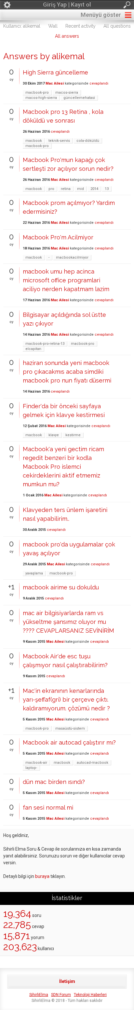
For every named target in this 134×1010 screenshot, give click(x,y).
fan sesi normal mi (48, 807)
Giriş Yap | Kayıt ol (67, 4)
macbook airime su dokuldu (61, 587)
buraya (42, 876)
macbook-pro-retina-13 (44, 344)
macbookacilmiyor (72, 257)
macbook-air (36, 763)
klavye (53, 435)
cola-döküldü (87, 141)
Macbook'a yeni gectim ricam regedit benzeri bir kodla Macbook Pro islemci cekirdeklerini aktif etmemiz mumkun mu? (63, 467)
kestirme (73, 435)
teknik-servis (59, 141)
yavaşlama (34, 573)
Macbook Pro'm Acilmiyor (58, 237)
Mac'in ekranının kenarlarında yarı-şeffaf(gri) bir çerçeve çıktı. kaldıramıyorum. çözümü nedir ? (66, 699)
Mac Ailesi (55, 83)
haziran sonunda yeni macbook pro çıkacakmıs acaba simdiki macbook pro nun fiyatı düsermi (67, 371)
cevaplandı (98, 83)
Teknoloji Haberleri (90, 994)
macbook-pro (37, 92)
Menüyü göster (101, 14)
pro (51, 189)
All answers (67, 36)
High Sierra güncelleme (55, 72)
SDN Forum (61, 994)
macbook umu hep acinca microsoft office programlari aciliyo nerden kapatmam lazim (66, 280)
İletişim (67, 981)
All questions (117, 26)
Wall (53, 26)
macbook (33, 141)
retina (66, 189)
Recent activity (80, 26)
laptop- (31, 768)
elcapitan (33, 349)
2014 (94, 189)
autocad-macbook (92, 763)
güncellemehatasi (79, 98)
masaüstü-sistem (70, 728)
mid (80, 189)
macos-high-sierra (41, 98)
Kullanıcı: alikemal (21, 26)
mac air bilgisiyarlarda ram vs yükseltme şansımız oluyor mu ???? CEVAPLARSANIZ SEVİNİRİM (68, 622)
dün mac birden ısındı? (54, 781)
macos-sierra (66, 92)
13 (107, 189)
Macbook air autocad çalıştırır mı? (69, 742)
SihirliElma (38, 994)
